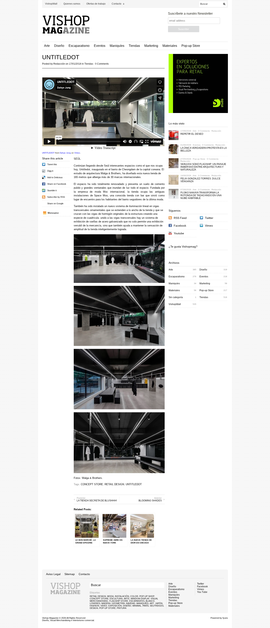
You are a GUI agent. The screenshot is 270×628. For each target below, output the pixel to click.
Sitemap (69, 574)
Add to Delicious (55, 177)
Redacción (59, 63)
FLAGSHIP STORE (118, 601)
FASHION (94, 605)
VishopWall (51, 3)
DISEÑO (127, 605)
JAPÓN (158, 603)
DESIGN (94, 608)
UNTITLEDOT (48, 153)
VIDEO (103, 605)
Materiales (169, 45)
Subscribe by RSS (56, 197)
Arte (47, 45)
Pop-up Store (190, 45)
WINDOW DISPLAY (140, 598)
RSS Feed (180, 217)
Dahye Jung (65, 153)
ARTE (126, 598)
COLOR (134, 596)
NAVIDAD (130, 603)
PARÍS (146, 605)
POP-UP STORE (107, 608)
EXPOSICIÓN (115, 605)
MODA (110, 596)
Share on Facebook (56, 184)
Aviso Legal (53, 574)
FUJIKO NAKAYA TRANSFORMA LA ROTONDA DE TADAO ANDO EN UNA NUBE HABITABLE (200, 195)
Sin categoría (176, 297)
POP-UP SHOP (146, 596)
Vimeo (77, 153)
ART (152, 603)
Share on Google (55, 203)
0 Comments (102, 63)
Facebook (180, 225)
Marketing (151, 45)
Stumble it (52, 190)
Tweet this (52, 164)
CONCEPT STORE (92, 484)
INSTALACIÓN (122, 596)
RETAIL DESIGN (114, 484)
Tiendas (134, 45)
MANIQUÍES (142, 603)
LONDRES (95, 603)
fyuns (225, 618)
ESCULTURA (116, 598)
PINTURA (121, 608)
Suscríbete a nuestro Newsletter (190, 13)
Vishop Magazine (50, 618)
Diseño (59, 45)
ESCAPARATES (136, 601)
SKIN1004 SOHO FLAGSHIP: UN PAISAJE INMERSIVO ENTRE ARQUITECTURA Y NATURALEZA (203, 167)
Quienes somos (71, 3)
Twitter (209, 217)
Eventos (99, 45)
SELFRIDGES (156, 605)
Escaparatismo (79, 45)
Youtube (179, 233)
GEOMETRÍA (118, 603)
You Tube (202, 592)
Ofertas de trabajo (96, 3)
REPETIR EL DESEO (191, 134)
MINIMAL (136, 605)
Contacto (116, 3)
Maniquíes (117, 45)
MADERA (105, 603)
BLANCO (150, 601)
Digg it (50, 171)
